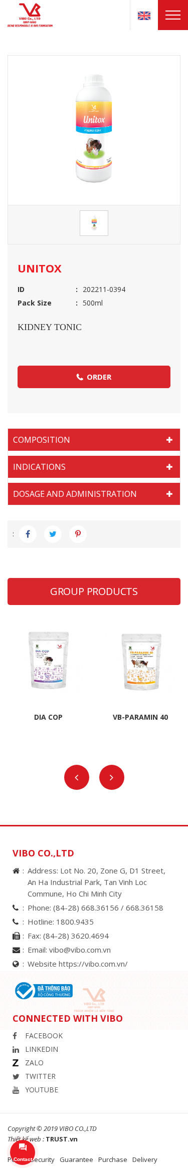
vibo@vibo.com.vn (80, 950)
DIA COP (48, 717)
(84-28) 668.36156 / (89, 908)
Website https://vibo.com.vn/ (78, 964)
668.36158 (144, 908)
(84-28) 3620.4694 (76, 936)
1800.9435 (75, 922)
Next (111, 777)
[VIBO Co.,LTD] (34, 14)
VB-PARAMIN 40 (140, 717)
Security (42, 1159)
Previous (76, 777)
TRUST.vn (62, 1138)
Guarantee (76, 1159)
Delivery (144, 1159)
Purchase (112, 1159)
